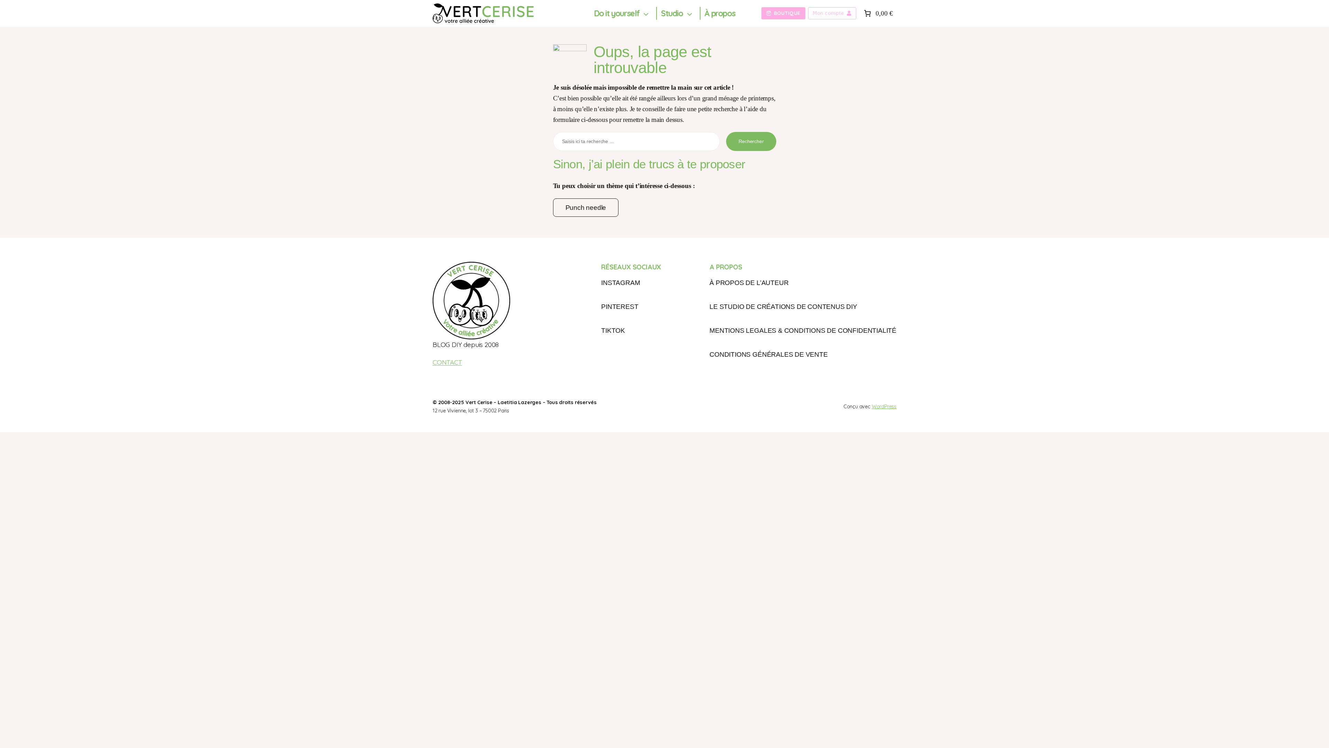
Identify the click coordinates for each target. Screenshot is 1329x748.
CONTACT (447, 362)
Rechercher (751, 141)
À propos (719, 13)
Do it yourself (617, 13)
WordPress (884, 406)
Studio (672, 13)
